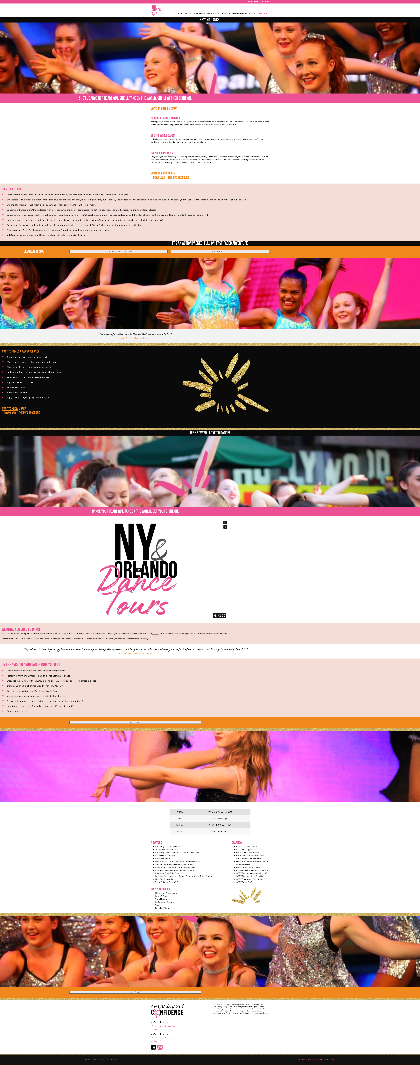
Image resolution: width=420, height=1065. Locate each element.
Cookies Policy (317, 1060)
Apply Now (263, 13)
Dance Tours (212, 13)
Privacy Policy (306, 1060)
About (187, 13)
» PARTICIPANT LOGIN (255, 1)
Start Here (198, 13)
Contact (252, 13)
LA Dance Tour (157, 1029)
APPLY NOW (135, 722)
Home (180, 13)
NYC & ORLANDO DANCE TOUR (118, 251)
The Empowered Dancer (237, 13)
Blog (224, 13)
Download (159, 177)
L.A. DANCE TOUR (220, 251)
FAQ (299, 1060)
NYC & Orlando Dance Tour (163, 1026)
